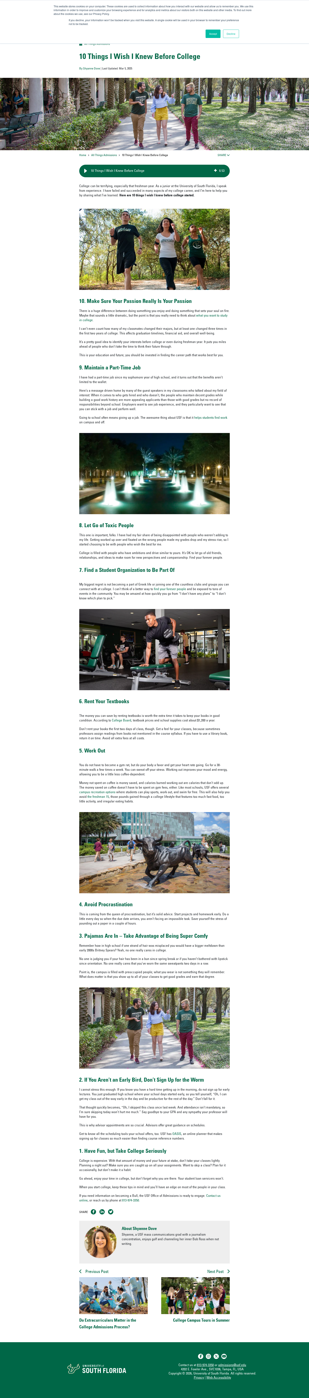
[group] (154, 171)
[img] (215, 170)
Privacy (199, 1378)
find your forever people (170, 589)
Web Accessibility (218, 1378)
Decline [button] (231, 33)
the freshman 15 (98, 797)
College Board (121, 720)
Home (82, 155)
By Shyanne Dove (89, 68)
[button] (85, 171)
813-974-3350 (130, 1200)
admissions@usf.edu (232, 1365)
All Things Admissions (97, 44)
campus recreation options (97, 792)
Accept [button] (213, 33)
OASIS (176, 1134)
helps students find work (210, 418)
